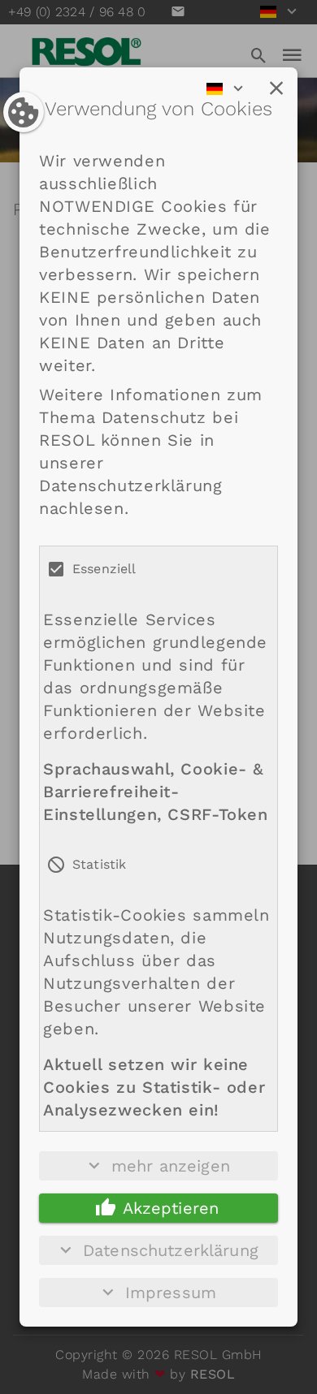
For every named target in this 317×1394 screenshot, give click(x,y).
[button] (276, 88)
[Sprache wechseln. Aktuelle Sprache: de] (230, 88)
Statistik (99, 864)
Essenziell (104, 568)
